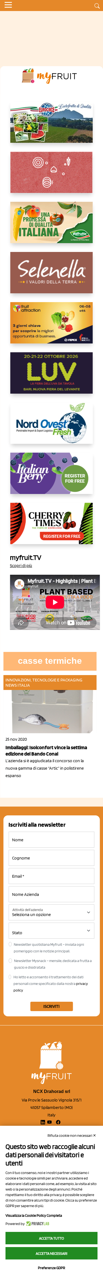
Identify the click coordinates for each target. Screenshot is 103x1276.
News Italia (17, 685)
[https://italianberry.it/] (51, 478)
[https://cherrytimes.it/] (51, 528)
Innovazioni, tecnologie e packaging (44, 680)
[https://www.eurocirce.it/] (51, 126)
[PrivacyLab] (37, 1223)
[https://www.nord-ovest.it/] (51, 427)
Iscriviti (51, 1006)
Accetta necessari (51, 1253)
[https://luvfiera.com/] (51, 377)
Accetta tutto (51, 1238)
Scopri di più (21, 565)
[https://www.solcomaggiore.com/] (51, 177)
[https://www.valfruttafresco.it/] (51, 227)
